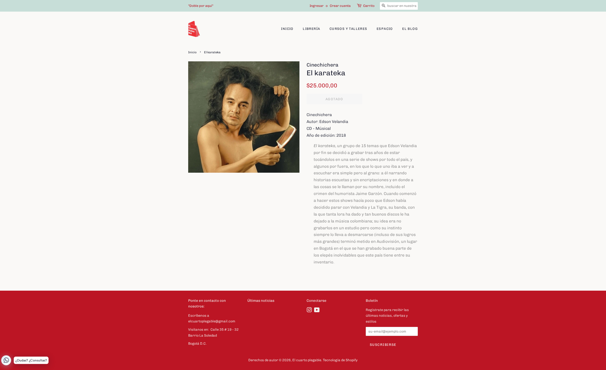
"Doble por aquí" (200, 6)
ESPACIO (385, 29)
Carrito (368, 6)
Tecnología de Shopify (340, 360)
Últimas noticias (260, 300)
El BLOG (410, 29)
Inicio (287, 29)
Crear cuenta (340, 6)
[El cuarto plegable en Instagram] (309, 311)
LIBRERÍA (311, 29)
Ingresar (317, 6)
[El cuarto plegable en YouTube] (317, 311)
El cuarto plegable (306, 360)
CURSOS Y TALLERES (348, 29)
